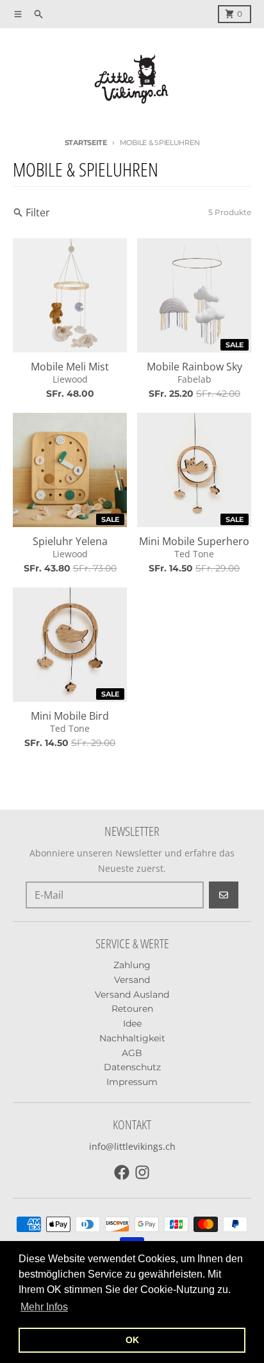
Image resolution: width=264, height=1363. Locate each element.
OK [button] (132, 1340)
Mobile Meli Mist (70, 366)
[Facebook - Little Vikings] (121, 1172)
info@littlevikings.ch (132, 1146)
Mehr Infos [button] (44, 1306)
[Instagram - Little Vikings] (142, 1172)
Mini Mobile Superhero (194, 541)
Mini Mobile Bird (70, 715)
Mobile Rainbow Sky (194, 366)
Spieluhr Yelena (70, 541)
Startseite (86, 142)
